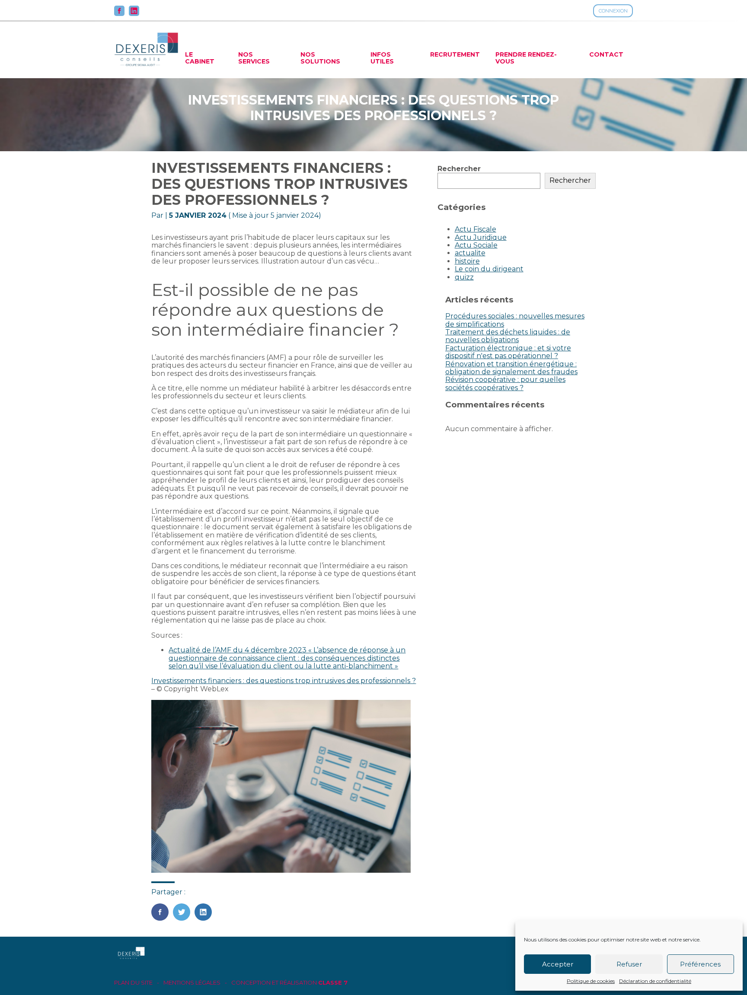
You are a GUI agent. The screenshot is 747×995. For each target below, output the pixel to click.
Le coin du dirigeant (489, 269)
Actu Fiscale (475, 229)
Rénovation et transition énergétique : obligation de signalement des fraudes (511, 368)
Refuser (629, 964)
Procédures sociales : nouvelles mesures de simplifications (514, 320)
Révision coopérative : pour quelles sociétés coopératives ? (505, 383)
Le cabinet (199, 58)
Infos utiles (382, 58)
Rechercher (459, 169)
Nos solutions (320, 58)
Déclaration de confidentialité (655, 981)
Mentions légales (191, 982)
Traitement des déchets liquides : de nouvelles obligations (507, 336)
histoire (467, 261)
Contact (606, 54)
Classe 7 (333, 982)
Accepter (557, 964)
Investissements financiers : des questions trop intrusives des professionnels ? (283, 681)
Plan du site (133, 982)
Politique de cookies (591, 981)
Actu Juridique (481, 237)
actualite (470, 253)
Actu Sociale (476, 245)
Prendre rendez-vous (526, 58)
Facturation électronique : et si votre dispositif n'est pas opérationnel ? (508, 352)
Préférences (700, 964)
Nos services (254, 58)
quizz (464, 277)
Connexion (613, 11)
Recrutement (455, 54)
